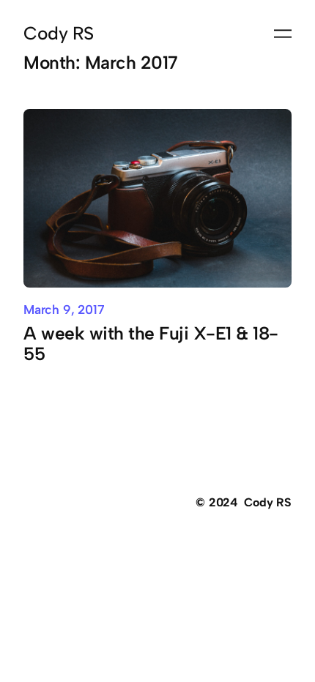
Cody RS (58, 33)
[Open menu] (283, 33)
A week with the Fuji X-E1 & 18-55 (150, 343)
